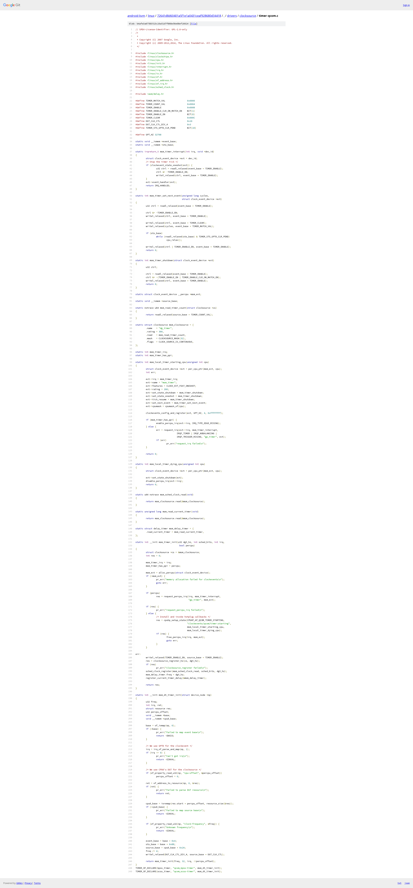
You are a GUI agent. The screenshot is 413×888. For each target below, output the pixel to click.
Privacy (28, 883)
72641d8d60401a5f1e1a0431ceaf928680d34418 (189, 16)
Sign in (406, 5)
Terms (37, 883)
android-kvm (136, 16)
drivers (232, 16)
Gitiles (19, 883)
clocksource (248, 16)
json (407, 883)
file (193, 23)
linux (151, 16)
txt (399, 883)
